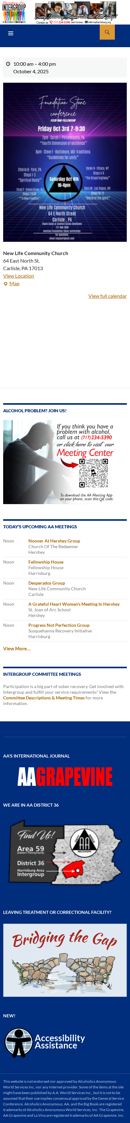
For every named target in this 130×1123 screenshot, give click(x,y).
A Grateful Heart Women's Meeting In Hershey (74, 604)
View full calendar (107, 296)
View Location (18, 276)
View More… (16, 648)
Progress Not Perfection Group (59, 625)
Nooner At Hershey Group (54, 540)
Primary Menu (10, 33)
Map (11, 283)
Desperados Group (46, 583)
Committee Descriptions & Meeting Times (44, 697)
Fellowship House (45, 561)
